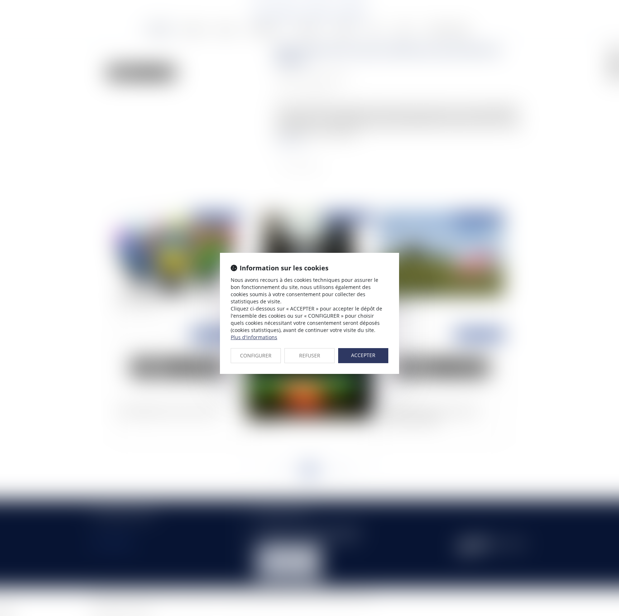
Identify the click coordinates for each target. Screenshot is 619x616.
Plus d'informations (254, 337)
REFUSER (309, 355)
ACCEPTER (363, 355)
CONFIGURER (256, 355)
